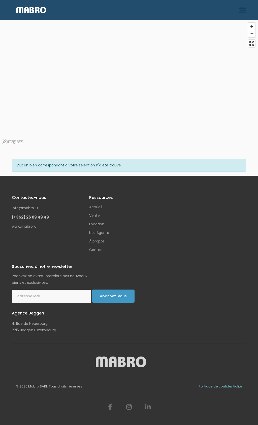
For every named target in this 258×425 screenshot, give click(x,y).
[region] (129, 83)
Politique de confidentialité (220, 386)
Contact (96, 249)
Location (96, 224)
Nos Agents (99, 232)
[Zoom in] (251, 26)
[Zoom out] (251, 33)
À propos (97, 241)
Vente (94, 215)
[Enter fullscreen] (251, 43)
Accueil (95, 206)
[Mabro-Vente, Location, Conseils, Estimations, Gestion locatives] (31, 10)
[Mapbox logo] (13, 142)
